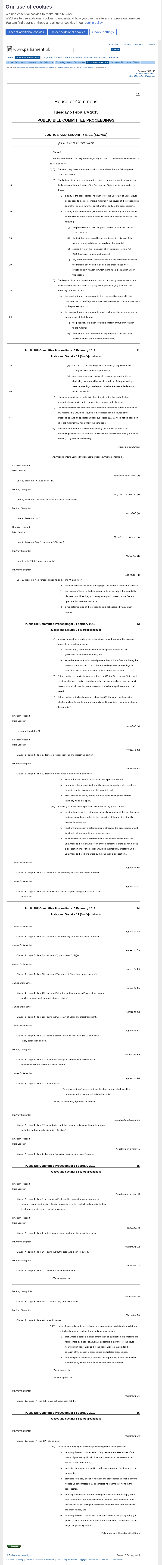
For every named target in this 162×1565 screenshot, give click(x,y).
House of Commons (16, 62)
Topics (136, 62)
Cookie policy (105, 1559)
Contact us (151, 44)
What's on (48, 62)
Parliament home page (25, 67)
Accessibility (113, 44)
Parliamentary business (27, 57)
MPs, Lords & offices (52, 57)
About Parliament (73, 57)
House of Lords (35, 62)
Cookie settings (103, 32)
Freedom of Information (45, 1560)
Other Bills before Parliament (142, 76)
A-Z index (10, 1560)
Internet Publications (145, 73)
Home (10, 57)
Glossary (19, 1560)
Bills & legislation (64, 62)
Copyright (83, 1560)
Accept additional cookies (26, 32)
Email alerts (126, 44)
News (128, 62)
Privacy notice (93, 1559)
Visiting (102, 57)
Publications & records (97, 62)
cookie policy (94, 22)
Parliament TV (117, 62)
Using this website (70, 1560)
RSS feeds (139, 44)
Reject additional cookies (68, 32)
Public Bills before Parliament (82, 67)
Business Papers (62, 67)
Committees (79, 62)
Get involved (90, 57)
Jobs (58, 1560)
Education (113, 57)
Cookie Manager (117, 1559)
